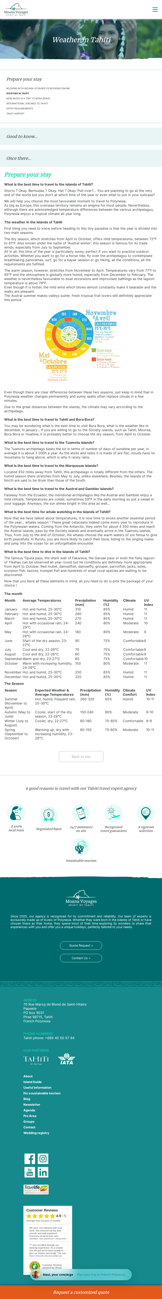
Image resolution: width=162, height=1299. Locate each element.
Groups (28, 1121)
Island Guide (32, 1082)
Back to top (81, 756)
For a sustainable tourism (42, 1093)
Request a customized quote (81, 1292)
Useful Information (37, 1087)
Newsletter (31, 1104)
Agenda (29, 1110)
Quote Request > (81, 945)
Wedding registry (36, 1133)
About (28, 1076)
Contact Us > (81, 958)
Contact (29, 1127)
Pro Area (29, 1116)
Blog (26, 1099)
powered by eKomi (52, 1266)
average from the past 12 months (43, 1220)
